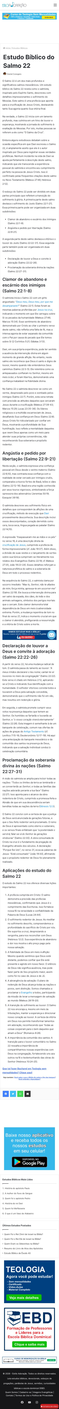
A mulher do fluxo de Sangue (18, 1193)
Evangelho (26, 992)
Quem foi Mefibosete (15, 1208)
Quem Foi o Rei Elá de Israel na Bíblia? (22, 1239)
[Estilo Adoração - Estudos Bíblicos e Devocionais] (14, 5)
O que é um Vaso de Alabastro (19, 1213)
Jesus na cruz (44, 309)
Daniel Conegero (14, 74)
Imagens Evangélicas (43, 1392)
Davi (46, 513)
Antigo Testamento (34, 731)
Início (7, 48)
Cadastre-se (25, 1392)
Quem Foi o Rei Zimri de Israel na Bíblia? (23, 1234)
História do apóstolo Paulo (17, 1188)
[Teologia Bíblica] (29, 16)
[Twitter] (13, 1094)
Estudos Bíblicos (20, 48)
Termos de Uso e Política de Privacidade (34, 1395)
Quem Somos (11, 1392)
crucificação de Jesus (14, 544)
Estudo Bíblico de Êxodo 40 (17, 1253)
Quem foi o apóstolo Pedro (17, 1198)
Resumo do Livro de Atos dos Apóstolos (23, 1248)
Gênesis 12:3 (47, 806)
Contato (9, 1395)
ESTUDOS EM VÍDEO (50, 1406)
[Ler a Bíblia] (29, 1360)
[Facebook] (6, 1094)
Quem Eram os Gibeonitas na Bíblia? (21, 1243)
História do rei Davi (14, 1203)
